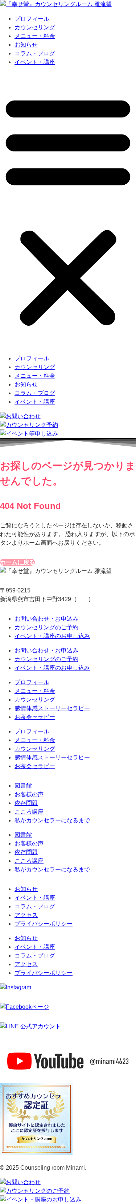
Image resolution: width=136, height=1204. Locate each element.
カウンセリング (35, 27)
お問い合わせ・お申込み (46, 619)
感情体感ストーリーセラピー (52, 708)
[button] (68, 210)
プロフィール (32, 19)
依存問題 (26, 803)
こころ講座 (29, 812)
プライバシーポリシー (44, 924)
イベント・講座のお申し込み (52, 636)
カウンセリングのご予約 (46, 627)
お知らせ (26, 45)
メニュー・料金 (35, 36)
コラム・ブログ (35, 53)
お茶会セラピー (35, 717)
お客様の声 (29, 794)
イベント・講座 (35, 62)
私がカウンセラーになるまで (52, 820)
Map (82, 599)
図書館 (23, 786)
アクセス (26, 915)
